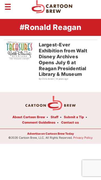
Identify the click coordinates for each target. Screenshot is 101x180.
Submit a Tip (74, 117)
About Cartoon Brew (28, 117)
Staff (54, 117)
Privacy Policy (83, 138)
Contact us (70, 122)
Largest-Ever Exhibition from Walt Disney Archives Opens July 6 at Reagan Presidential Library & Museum (63, 59)
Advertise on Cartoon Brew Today (50, 133)
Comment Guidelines (38, 122)
